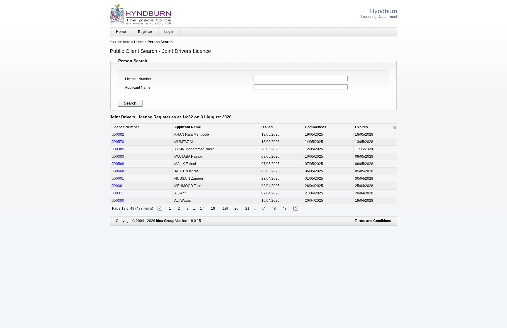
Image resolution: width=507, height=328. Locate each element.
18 (213, 208)
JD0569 (117, 164)
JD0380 (117, 201)
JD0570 (117, 142)
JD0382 (117, 134)
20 (236, 208)
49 (285, 208)
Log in (169, 32)
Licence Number (138, 79)
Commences (315, 127)
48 (274, 208)
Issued (267, 127)
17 (202, 208)
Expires (361, 127)
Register (145, 32)
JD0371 (117, 193)
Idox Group (165, 221)
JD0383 (117, 156)
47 (263, 208)
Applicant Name (138, 87)
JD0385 (117, 149)
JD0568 (117, 171)
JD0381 (117, 186)
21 (247, 208)
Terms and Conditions (373, 221)
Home (121, 32)
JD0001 (117, 178)
